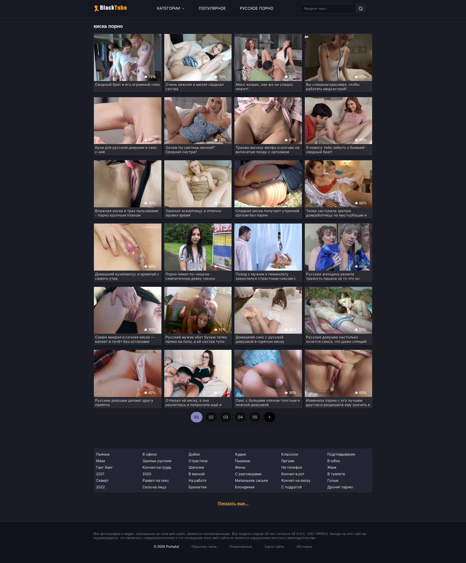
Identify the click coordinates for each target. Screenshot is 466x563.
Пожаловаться (240, 546)
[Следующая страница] (269, 417)
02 (211, 417)
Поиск (360, 8)
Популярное (212, 8)
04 (240, 417)
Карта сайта (274, 546)
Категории (168, 8)
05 (254, 417)
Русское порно (256, 8)
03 (225, 417)
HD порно (304, 546)
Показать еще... (233, 503)
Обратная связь (204, 546)
